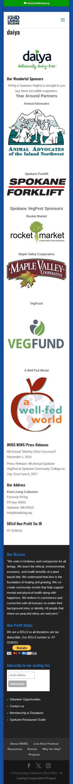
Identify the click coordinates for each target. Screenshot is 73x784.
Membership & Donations (26, 713)
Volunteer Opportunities (25, 699)
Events (32, 749)
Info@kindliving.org (19, 512)
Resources (15, 749)
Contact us (17, 706)
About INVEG (19, 743)
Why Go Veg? (51, 749)
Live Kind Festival (45, 743)
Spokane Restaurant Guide (28, 719)
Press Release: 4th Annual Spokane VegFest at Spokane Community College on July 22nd (36, 469)
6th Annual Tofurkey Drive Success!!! (31, 451)
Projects (34, 754)
